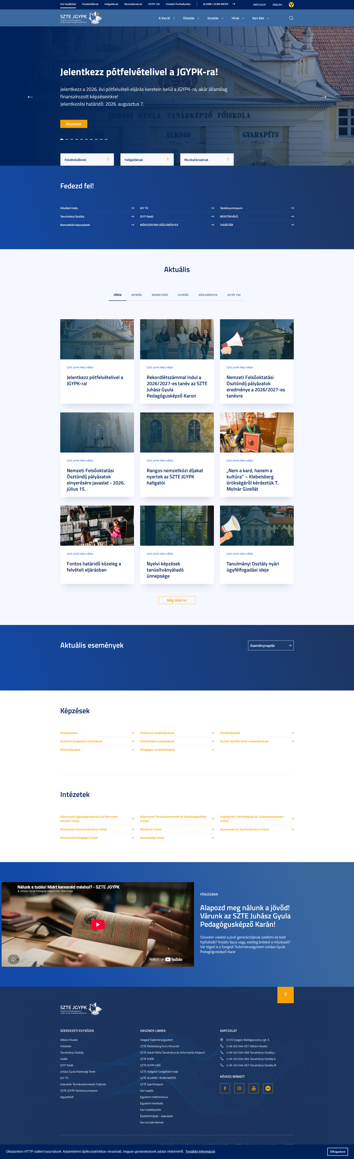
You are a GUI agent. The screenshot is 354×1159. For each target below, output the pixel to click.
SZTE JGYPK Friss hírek (80, 367)
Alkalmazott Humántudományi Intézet (83, 829)
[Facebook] (225, 1088)
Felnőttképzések (230, 733)
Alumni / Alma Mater (215, 4)
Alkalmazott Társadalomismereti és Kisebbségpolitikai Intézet (173, 819)
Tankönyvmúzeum (231, 208)
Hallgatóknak (111, 4)
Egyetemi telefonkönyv (154, 1097)
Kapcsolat (259, 4)
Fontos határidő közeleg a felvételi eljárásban (94, 566)
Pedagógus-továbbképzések (157, 750)
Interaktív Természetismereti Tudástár (83, 1084)
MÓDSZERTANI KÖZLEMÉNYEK (159, 225)
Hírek (235, 18)
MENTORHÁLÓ (229, 216)
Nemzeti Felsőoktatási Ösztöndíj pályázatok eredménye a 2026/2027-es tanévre (256, 386)
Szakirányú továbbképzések (157, 733)
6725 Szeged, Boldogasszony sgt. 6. (248, 1040)
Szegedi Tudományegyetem (156, 1040)
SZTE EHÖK (147, 1059)
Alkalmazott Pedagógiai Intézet (79, 838)
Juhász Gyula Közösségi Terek (77, 1071)
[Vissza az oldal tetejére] (285, 995)
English (277, 4)
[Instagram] (239, 1088)
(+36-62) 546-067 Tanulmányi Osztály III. (252, 1065)
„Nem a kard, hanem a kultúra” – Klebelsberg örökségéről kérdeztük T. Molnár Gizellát (253, 479)
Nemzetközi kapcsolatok (75, 225)
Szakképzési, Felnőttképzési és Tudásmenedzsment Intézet (252, 819)
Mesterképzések (70, 750)
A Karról (164, 18)
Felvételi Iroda (69, 208)
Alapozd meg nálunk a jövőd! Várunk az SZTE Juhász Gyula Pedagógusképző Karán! (245, 915)
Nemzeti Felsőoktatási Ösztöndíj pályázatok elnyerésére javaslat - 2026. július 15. (96, 479)
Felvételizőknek (90, 4)
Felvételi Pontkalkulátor (178, 4)
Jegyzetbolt (67, 1097)
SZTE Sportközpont (151, 1084)
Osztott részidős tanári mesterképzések (244, 741)
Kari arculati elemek (152, 1122)
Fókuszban (209, 894)
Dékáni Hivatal (69, 1040)
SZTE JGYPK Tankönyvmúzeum (79, 1090)
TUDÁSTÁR (226, 225)
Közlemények (208, 295)
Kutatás (213, 18)
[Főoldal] (91, 17)
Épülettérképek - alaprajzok (156, 1116)
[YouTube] (254, 1088)
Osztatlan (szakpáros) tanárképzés (81, 741)
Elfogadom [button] (337, 1151)
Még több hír (177, 600)
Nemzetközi (160, 295)
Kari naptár (146, 1090)
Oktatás (188, 18)
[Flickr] (268, 1088)
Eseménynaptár (262, 645)
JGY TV (144, 208)
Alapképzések (68, 733)
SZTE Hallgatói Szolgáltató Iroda (159, 1071)
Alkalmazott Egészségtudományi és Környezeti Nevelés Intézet (88, 819)
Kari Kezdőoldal (68, 4)
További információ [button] (200, 1151)
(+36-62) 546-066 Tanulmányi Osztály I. (251, 1052)
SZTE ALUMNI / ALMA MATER (158, 1078)
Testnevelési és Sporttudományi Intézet (244, 829)
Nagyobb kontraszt (291, 4)
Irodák (64, 1059)
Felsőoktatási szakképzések (157, 741)
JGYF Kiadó (146, 216)
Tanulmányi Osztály (72, 216)
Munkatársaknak (133, 4)
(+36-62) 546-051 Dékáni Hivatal (247, 1046)
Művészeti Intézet (151, 829)
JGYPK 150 (154, 4)
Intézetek (65, 1046)
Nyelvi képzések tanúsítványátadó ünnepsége (165, 569)
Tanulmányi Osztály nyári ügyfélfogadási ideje (253, 566)
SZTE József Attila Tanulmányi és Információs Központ (172, 1052)
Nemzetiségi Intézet (152, 838)
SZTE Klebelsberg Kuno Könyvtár (159, 1046)
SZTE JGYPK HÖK (150, 1065)
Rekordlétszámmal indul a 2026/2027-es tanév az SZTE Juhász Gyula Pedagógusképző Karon (148, 52)
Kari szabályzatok (150, 1109)
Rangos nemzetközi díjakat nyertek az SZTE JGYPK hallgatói (175, 476)
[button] (30, 96)
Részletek (73, 124)
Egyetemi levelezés (151, 1103)
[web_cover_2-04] (257, 338)
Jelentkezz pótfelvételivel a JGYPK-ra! (95, 380)
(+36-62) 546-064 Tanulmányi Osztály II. (251, 1059)
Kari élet (258, 18)
